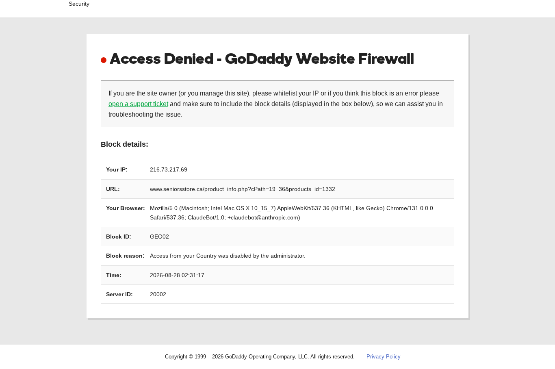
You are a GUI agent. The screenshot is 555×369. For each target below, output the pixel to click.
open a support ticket (138, 103)
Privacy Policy (383, 357)
